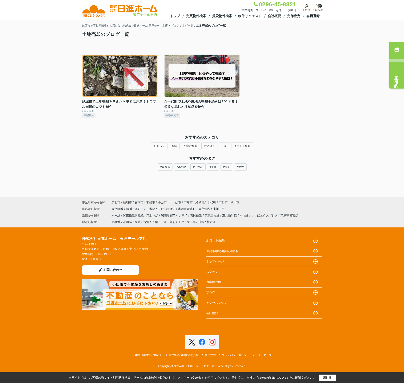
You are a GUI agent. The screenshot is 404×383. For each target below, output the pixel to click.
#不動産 (181, 167)
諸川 (129, 209)
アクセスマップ (216, 302)
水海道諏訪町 (187, 209)
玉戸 (161, 209)
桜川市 (234, 202)
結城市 (127, 202)
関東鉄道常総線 (134, 215)
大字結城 (118, 209)
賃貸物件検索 (222, 16)
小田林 (127, 222)
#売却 (226, 167)
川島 (201, 222)
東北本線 (152, 215)
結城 (138, 222)
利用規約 (210, 355)
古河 (146, 222)
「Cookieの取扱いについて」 (272, 377)
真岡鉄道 (196, 215)
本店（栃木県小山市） (148, 355)
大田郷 (191, 222)
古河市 (139, 202)
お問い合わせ (112, 269)
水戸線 (116, 215)
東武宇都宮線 (289, 215)
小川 (216, 209)
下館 (155, 222)
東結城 (116, 222)
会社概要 (274, 16)
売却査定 (293, 16)
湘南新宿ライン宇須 (174, 215)
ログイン (307, 10)
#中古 (240, 167)
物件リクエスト (250, 16)
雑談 (174, 146)
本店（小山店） (216, 240)
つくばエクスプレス (265, 215)
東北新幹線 (230, 215)
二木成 (151, 209)
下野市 (223, 202)
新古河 (211, 222)
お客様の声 (213, 282)
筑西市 (116, 202)
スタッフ (212, 271)
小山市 (162, 202)
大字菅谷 (204, 209)
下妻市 (188, 202)
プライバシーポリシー (235, 355)
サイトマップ (263, 355)
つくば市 (175, 202)
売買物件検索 (196, 16)
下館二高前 (168, 222)
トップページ (215, 261)
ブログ (210, 292)
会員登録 (313, 16)
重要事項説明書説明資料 (222, 251)
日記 (224, 146)
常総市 (150, 202)
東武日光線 (212, 215)
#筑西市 (165, 167)
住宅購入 (209, 146)
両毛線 (244, 215)
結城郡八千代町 (205, 202)
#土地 (213, 167)
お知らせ (159, 146)
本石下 (139, 209)
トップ (175, 16)
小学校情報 (190, 146)
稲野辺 (171, 209)
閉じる (327, 377)
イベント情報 (242, 146)
